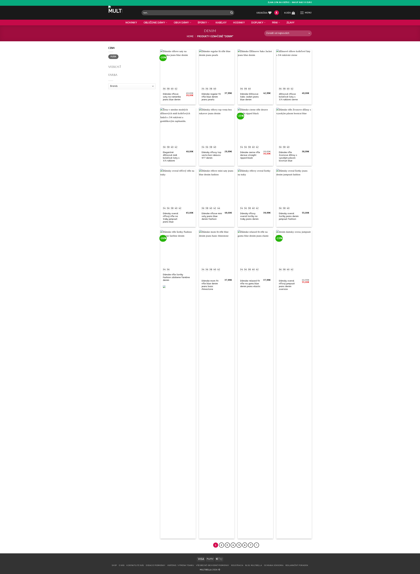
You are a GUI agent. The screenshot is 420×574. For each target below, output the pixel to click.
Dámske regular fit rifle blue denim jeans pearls (211, 97)
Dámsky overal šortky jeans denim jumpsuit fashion (289, 216)
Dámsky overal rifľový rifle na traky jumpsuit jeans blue (170, 217)
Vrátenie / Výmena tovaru (180, 565)
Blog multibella (253, 565)
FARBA (112, 75)
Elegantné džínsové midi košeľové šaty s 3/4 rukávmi (171, 156)
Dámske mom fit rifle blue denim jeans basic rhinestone (210, 285)
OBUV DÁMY (181, 22)
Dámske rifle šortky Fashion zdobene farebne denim (176, 277)
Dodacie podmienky (155, 565)
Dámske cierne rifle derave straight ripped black (250, 155)
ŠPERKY (202, 22)
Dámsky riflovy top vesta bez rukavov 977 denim (211, 155)
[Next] (256, 545)
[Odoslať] (231, 12)
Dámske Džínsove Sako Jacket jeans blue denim (249, 97)
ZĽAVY (290, 22)
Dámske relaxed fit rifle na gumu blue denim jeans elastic (250, 284)
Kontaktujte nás (135, 565)
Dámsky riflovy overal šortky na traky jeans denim (249, 216)
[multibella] (122, 13)
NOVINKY (131, 22)
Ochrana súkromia (274, 565)
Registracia (237, 565)
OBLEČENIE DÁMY (154, 22)
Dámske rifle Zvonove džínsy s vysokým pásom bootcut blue (288, 156)
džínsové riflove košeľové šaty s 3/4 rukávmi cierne (288, 97)
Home (190, 36)
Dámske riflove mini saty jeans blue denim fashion (212, 216)
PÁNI (275, 22)
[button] (276, 12)
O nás (122, 565)
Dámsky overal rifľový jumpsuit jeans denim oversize (287, 285)
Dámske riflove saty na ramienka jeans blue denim (172, 97)
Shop (114, 565)
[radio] (164, 89)
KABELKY (221, 22)
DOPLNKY (257, 22)
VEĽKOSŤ (114, 66)
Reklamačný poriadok (296, 565)
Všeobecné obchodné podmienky (212, 565)
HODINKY (239, 22)
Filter (113, 57)
